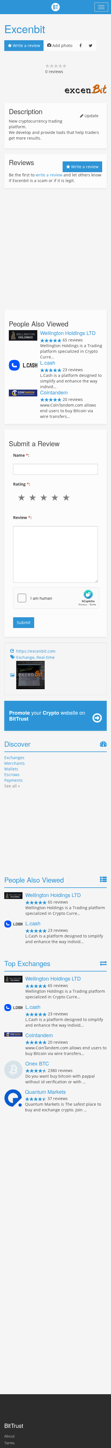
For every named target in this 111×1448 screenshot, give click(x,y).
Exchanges (14, 757)
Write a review (26, 45)
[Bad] (33, 497)
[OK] (44, 497)
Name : (21, 455)
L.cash (47, 362)
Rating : (21, 484)
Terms (9, 1443)
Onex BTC (37, 1063)
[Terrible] (22, 497)
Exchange (25, 657)
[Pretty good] (56, 497)
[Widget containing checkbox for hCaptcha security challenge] (56, 598)
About (9, 1436)
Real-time (45, 657)
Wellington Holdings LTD (68, 332)
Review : (22, 517)
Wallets (11, 769)
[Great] (67, 497)
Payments (13, 780)
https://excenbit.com (36, 651)
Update (90, 115)
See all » (12, 786)
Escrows (12, 774)
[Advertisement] (55, 249)
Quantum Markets (45, 1091)
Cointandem (54, 392)
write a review (49, 175)
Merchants (14, 763)
